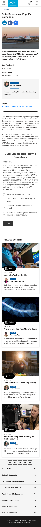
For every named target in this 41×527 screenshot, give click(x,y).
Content (6, 9)
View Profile (14, 88)
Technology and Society (21, 106)
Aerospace (6, 106)
